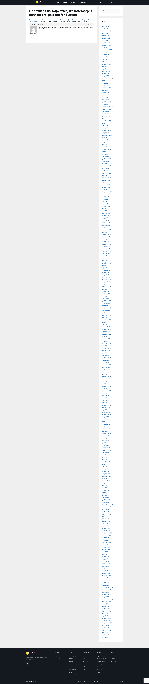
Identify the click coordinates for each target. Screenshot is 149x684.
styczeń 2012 (106, 440)
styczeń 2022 (106, 156)
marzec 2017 (106, 294)
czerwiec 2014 (106, 372)
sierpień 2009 (106, 509)
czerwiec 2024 (106, 88)
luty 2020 (105, 211)
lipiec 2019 (105, 227)
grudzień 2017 (106, 272)
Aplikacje (113, 661)
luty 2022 (105, 154)
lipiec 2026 (105, 28)
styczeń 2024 (106, 99)
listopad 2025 (106, 47)
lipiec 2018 (105, 256)
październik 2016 (107, 305)
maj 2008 (105, 545)
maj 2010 (105, 488)
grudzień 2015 (106, 329)
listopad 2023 (106, 104)
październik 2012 (107, 419)
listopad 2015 (106, 331)
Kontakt (75, 681)
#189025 (91, 24)
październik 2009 (107, 504)
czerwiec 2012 (106, 429)
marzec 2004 (106, 606)
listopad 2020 (106, 189)
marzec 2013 (106, 407)
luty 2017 (105, 296)
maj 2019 (105, 232)
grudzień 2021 (106, 159)
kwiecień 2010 (106, 490)
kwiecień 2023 (106, 121)
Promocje (57, 656)
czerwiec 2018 (106, 258)
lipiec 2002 (105, 627)
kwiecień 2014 (106, 376)
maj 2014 (105, 374)
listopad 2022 (106, 133)
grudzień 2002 (106, 618)
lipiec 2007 (105, 568)
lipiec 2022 (105, 142)
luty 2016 (105, 324)
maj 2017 (105, 289)
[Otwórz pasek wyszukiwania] (111, 2)
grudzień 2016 (106, 301)
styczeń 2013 (106, 412)
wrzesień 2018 (106, 251)
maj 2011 (104, 459)
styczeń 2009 (106, 526)
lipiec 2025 (105, 57)
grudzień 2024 (106, 73)
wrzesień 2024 (106, 80)
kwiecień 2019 (106, 234)
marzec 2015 (106, 350)
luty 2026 (105, 40)
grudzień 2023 (106, 102)
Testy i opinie (72, 656)
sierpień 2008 (106, 538)
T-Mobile (85, 661)
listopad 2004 (106, 597)
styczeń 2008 (106, 554)
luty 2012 (105, 438)
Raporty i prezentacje (102, 656)
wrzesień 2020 (106, 194)
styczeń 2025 (106, 71)
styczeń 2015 (106, 355)
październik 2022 (107, 135)
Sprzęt (73, 2)
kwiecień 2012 (106, 433)
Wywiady (99, 664)
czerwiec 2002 (106, 630)
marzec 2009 (106, 521)
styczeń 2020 (106, 213)
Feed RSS (96, 681)
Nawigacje (71, 666)
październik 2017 (107, 277)
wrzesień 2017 (106, 279)
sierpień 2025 (106, 54)
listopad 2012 (106, 417)
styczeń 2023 (106, 128)
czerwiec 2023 (106, 116)
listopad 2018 (106, 246)
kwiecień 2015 (106, 348)
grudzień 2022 (106, 130)
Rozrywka (113, 658)
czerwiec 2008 (106, 542)
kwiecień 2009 (106, 519)
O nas (70, 681)
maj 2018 (105, 260)
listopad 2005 (106, 585)
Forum (35, 20)
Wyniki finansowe (101, 658)
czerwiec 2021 (106, 173)
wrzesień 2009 (106, 507)
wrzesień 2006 (106, 575)
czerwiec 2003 (106, 611)
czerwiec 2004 (106, 601)
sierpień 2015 (106, 339)
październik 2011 (107, 448)
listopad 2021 (106, 161)
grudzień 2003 (106, 609)
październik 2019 (107, 220)
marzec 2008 (106, 549)
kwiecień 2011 (106, 462)
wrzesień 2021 (106, 166)
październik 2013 (107, 391)
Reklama (99, 672)
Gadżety (71, 672)
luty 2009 (105, 523)
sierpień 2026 (106, 26)
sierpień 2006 (106, 578)
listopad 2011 (106, 445)
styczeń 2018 (106, 270)
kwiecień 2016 (106, 320)
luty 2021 (105, 182)
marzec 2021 (106, 180)
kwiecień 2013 (106, 405)
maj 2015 (105, 346)
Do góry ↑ (120, 681)
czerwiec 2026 (106, 31)
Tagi (92, 681)
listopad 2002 (106, 620)
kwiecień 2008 (106, 547)
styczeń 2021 (106, 185)
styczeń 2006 (106, 582)
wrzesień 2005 (106, 590)
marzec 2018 (106, 265)
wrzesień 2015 (106, 336)
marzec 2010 (106, 492)
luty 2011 (104, 466)
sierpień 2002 (106, 625)
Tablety (71, 661)
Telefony (71, 658)
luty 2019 (105, 239)
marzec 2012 (106, 436)
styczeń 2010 (106, 497)
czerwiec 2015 (106, 343)
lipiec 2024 (105, 85)
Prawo (98, 666)
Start (59, 2)
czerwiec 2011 (106, 457)
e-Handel (99, 669)
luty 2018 (105, 268)
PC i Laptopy (72, 669)
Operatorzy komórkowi (54, 20)
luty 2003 (105, 616)
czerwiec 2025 (106, 59)
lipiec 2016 (105, 313)
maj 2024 (105, 90)
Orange (85, 656)
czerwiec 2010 (106, 485)
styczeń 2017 (106, 298)
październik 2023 (107, 107)
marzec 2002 (106, 635)
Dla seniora (72, 664)
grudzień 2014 (106, 358)
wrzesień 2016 (106, 308)
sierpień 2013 (106, 395)
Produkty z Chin (73, 674)
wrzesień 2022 (106, 137)
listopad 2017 (106, 275)
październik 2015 (107, 334)
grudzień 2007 (106, 556)
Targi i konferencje (101, 661)
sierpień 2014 (106, 367)
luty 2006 (105, 580)
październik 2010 (107, 476)
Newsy (65, 2)
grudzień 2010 (106, 471)
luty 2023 (105, 125)
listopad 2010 (106, 474)
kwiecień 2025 (106, 64)
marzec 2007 (106, 573)
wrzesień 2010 (106, 478)
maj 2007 (105, 571)
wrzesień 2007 (106, 564)
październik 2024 (107, 78)
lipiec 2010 (105, 483)
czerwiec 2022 (106, 144)
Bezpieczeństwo (115, 656)
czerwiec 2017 (106, 286)
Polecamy (57, 658)
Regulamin (86, 681)
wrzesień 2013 (106, 393)
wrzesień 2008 (106, 535)
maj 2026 (105, 33)
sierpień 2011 (106, 452)
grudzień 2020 (106, 187)
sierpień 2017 (106, 282)
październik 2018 (107, 249)
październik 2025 (107, 50)
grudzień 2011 (106, 443)
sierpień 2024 (106, 83)
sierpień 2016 (106, 310)
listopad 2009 (106, 502)
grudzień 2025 (106, 45)
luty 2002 (105, 637)
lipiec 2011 (105, 455)
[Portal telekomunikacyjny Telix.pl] (31, 653)
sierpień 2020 (106, 197)
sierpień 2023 (106, 111)
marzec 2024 (106, 95)
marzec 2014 (106, 379)
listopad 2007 (106, 559)
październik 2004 (107, 599)
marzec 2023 (106, 123)
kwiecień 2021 (106, 178)
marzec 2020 (106, 208)
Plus (84, 664)
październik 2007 (107, 561)
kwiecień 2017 (106, 291)
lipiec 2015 (105, 341)
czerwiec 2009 (106, 514)
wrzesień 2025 (106, 52)
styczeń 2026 (106, 43)
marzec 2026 (106, 38)
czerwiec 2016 (106, 315)
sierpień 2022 (106, 140)
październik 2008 (107, 533)
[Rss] (27, 663)
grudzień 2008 (106, 528)
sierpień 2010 (106, 481)
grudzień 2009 (106, 500)
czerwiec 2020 (106, 201)
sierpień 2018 (106, 253)
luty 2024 (105, 97)
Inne (101, 2)
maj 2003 (105, 613)
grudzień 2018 (106, 244)
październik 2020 (107, 192)
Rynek (93, 2)
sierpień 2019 (106, 225)
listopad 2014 (106, 360)
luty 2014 (105, 381)
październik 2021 (107, 163)
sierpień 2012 (106, 424)
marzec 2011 (106, 464)
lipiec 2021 (105, 170)
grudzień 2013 (106, 386)
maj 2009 (105, 516)
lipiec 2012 (105, 426)
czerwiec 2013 (106, 400)
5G (84, 666)
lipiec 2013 (105, 398)
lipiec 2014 (105, 369)
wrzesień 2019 (106, 223)
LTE (84, 669)
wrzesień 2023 (106, 109)
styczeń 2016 (106, 327)
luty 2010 (105, 495)
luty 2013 (105, 410)
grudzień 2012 (106, 414)
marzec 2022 (106, 151)
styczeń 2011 (106, 469)
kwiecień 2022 (106, 149)
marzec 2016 (106, 322)
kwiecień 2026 (106, 35)
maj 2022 (105, 147)
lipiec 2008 (105, 540)
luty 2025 (105, 69)
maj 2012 (105, 431)
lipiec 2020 (105, 199)
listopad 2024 (106, 76)
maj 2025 (105, 61)
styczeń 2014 (106, 384)
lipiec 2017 (105, 284)
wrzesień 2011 (106, 450)
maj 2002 (105, 632)
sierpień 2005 (106, 592)
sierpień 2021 (106, 168)
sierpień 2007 (106, 566)
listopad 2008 (106, 530)
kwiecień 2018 (106, 263)
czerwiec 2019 (106, 230)
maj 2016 (105, 317)
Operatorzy (83, 2)
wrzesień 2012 (106, 421)
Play (84, 658)
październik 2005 (107, 587)
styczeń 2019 (106, 241)
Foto (112, 664)
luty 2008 (105, 552)
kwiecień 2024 (106, 92)
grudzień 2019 (106, 215)
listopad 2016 (106, 303)
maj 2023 (105, 118)
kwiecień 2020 (106, 206)
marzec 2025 (106, 66)
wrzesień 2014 (106, 365)
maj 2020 (105, 204)
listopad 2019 (106, 218)
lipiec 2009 (105, 511)
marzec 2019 (106, 237)
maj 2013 (105, 402)
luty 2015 (105, 353)
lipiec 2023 (105, 114)
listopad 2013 (106, 388)
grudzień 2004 (106, 594)
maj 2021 (105, 175)
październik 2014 (107, 362)
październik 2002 (107, 623)
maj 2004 (105, 604)
